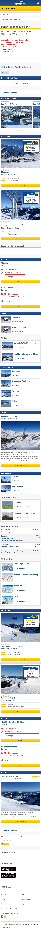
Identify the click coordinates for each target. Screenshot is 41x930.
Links (23, 895)
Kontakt (4, 895)
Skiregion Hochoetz (9, 747)
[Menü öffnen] (3, 3)
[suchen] (38, 3)
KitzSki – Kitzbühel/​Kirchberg (13, 722)
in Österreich (14, 174)
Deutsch (9, 887)
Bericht (20, 282)
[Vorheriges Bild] (2, 116)
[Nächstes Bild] (38, 116)
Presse (3, 904)
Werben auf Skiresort (9, 909)
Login (23, 904)
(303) (8, 52)
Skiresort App (6, 864)
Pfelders (4, 263)
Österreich (4, 290)
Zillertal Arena (7, 288)
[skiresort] (20, 3)
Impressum (5, 899)
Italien (3, 265)
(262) (8, 49)
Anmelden (5, 844)
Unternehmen (26, 899)
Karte (5, 72)
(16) (9, 47)
